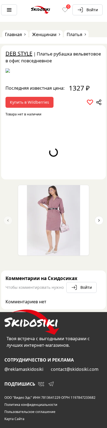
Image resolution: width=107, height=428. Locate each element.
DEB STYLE (18, 53)
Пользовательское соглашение (29, 412)
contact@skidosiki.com (74, 369)
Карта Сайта (14, 419)
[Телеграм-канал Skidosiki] (51, 384)
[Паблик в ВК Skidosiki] (41, 384)
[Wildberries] (53, 71)
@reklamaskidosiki (23, 369)
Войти (92, 9)
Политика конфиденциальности (30, 405)
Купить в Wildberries (29, 102)
